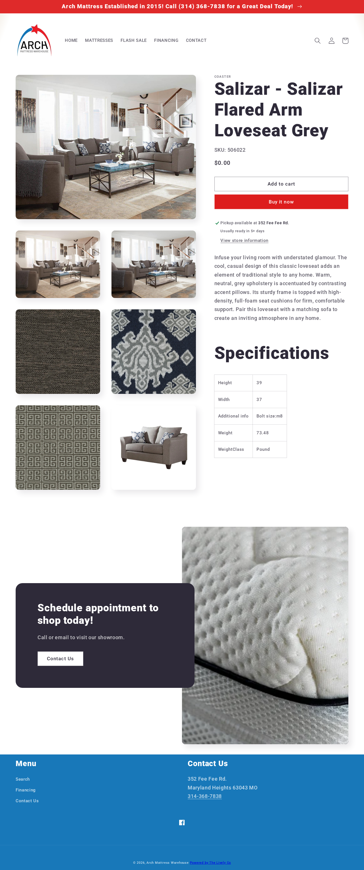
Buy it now (281, 202)
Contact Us (60, 658)
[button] (317, 41)
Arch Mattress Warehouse (167, 863)
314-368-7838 (205, 796)
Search (23, 779)
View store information (244, 240)
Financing (26, 790)
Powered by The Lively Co (210, 863)
